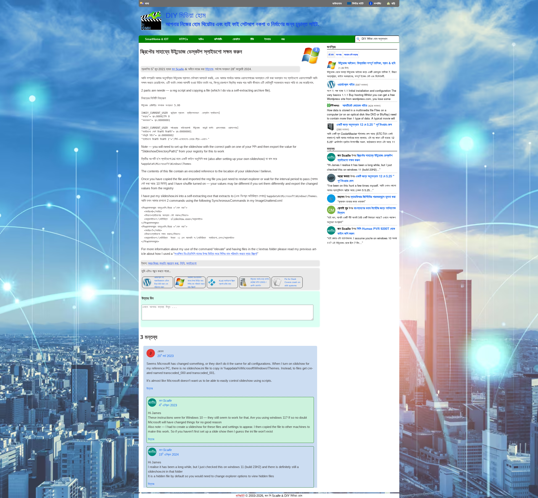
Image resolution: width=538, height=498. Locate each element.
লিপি (182, 263)
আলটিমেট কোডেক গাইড (355, 105)
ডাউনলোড (337, 3)
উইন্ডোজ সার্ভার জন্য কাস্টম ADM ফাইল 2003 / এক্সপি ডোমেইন (260, 282)
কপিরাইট (240, 495)
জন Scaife (178, 69)
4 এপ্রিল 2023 (168, 405)
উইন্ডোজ (209, 69)
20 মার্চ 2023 (165, 356)
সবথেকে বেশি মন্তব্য (351, 54)
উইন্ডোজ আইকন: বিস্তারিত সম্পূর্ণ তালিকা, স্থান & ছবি (366, 63)
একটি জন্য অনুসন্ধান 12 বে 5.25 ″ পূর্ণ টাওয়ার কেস (364, 124)
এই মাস (331, 54)
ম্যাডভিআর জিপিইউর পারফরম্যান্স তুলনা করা (373, 196)
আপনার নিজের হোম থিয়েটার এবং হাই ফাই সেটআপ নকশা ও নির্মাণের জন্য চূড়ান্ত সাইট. (242, 24)
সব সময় (339, 54)
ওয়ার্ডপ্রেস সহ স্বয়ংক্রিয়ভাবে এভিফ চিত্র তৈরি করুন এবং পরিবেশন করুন (161, 282)
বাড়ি (393, 3)
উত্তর (149, 388)
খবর (283, 39)
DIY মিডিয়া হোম (186, 15)
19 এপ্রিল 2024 (169, 454)
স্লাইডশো (191, 263)
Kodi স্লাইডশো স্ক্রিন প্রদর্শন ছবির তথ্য (227, 282)
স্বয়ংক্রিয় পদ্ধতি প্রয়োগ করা (163, 263)
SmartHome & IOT (157, 39)
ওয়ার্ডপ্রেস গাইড (346, 84)
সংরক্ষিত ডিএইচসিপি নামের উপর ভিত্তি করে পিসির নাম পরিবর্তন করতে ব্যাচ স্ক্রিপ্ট (215, 253)
